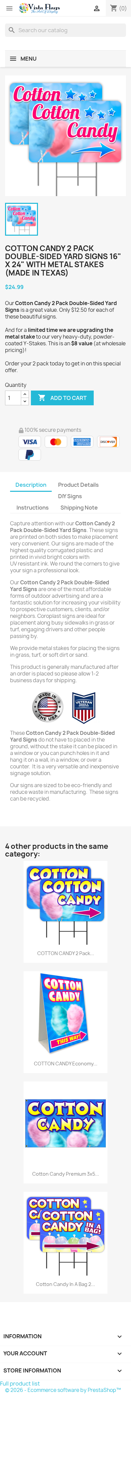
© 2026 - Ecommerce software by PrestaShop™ (63, 1390)
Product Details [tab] (78, 484)
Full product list (20, 1383)
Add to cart (62, 398)
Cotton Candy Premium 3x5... (65, 1174)
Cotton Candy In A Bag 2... (65, 1284)
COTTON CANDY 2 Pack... (65, 953)
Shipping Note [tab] (79, 507)
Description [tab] (30, 484)
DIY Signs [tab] (70, 496)
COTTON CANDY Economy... (65, 1063)
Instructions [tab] (32, 507)
